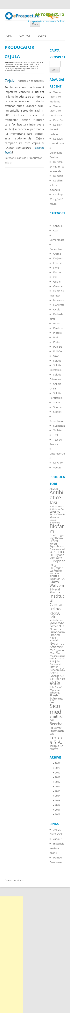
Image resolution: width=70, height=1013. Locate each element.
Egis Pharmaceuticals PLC (57, 549)
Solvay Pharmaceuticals (57, 730)
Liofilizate (58, 305)
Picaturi (57, 323)
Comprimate (57, 239)
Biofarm (57, 529)
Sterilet (57, 411)
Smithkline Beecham (57, 722)
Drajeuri (57, 258)
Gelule (56, 281)
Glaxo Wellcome (57, 585)
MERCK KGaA (57, 622)
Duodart (58, 176)
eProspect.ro (49, 14)
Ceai (55, 230)
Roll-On (57, 351)
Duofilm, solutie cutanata (56, 185)
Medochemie (56, 620)
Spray (56, 402)
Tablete (57, 430)
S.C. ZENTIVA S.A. (55, 684)
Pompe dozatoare (14, 880)
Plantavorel (55, 664)
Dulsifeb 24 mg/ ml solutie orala (57, 166)
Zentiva (54, 749)
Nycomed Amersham (57, 646)
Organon (58, 650)
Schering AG (56, 700)
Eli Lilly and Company (57, 556)
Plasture (58, 328)
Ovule (56, 309)
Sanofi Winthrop (56, 688)
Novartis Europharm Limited (57, 632)
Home (8, 35)
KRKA (55, 613)
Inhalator (58, 300)
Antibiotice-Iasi (56, 497)
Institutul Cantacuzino (57, 602)
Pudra (56, 342)
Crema (57, 253)
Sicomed (55, 708)
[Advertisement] (11, 954)
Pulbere (57, 346)
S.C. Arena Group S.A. (57, 673)
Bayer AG (55, 511)
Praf (55, 337)
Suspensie (59, 425)
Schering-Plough (55, 694)
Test (55, 435)
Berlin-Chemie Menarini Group (57, 517)
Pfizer (52, 653)
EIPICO (60, 552)
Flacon (57, 272)
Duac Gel (58, 120)
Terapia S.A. (56, 739)
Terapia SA (56, 746)
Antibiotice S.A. (57, 506)
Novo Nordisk (54, 639)
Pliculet (57, 332)
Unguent (58, 463)
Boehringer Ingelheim (57, 536)
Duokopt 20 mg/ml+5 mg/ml (57, 199)
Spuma (57, 407)
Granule (57, 286)
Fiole (56, 267)
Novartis (57, 625)
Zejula (10, 80)
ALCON (54, 488)
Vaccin (57, 467)
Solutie (57, 360)
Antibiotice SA (57, 509)
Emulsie (57, 263)
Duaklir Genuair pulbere (55, 129)
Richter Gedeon (54, 668)
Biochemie (55, 522)
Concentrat (56, 249)
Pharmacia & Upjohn (57, 660)
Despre (42, 35)
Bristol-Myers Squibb (54, 543)
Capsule (21, 158)
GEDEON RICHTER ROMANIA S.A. (57, 576)
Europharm (57, 562)
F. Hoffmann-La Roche (57, 567)
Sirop (56, 356)
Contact (24, 35)
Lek (52, 616)
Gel (55, 277)
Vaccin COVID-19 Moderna (55, 96)
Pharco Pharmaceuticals (57, 656)
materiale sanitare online (57, 848)
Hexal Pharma (55, 590)
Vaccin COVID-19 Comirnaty (56, 110)
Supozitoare (57, 421)
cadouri (57, 839)
